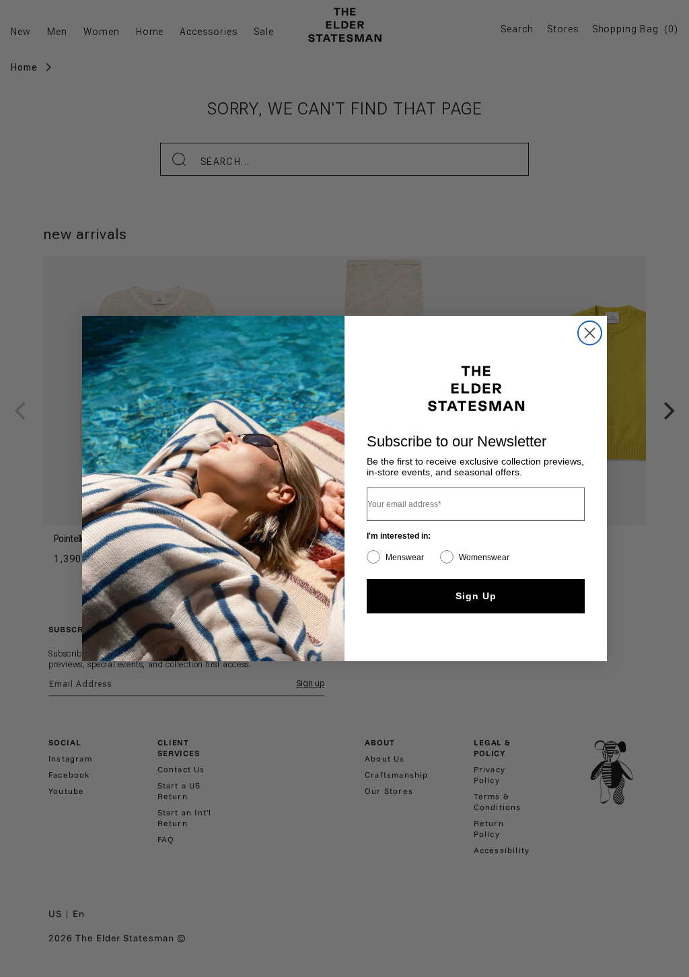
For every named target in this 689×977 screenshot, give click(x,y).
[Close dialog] (590, 333)
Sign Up (476, 596)
